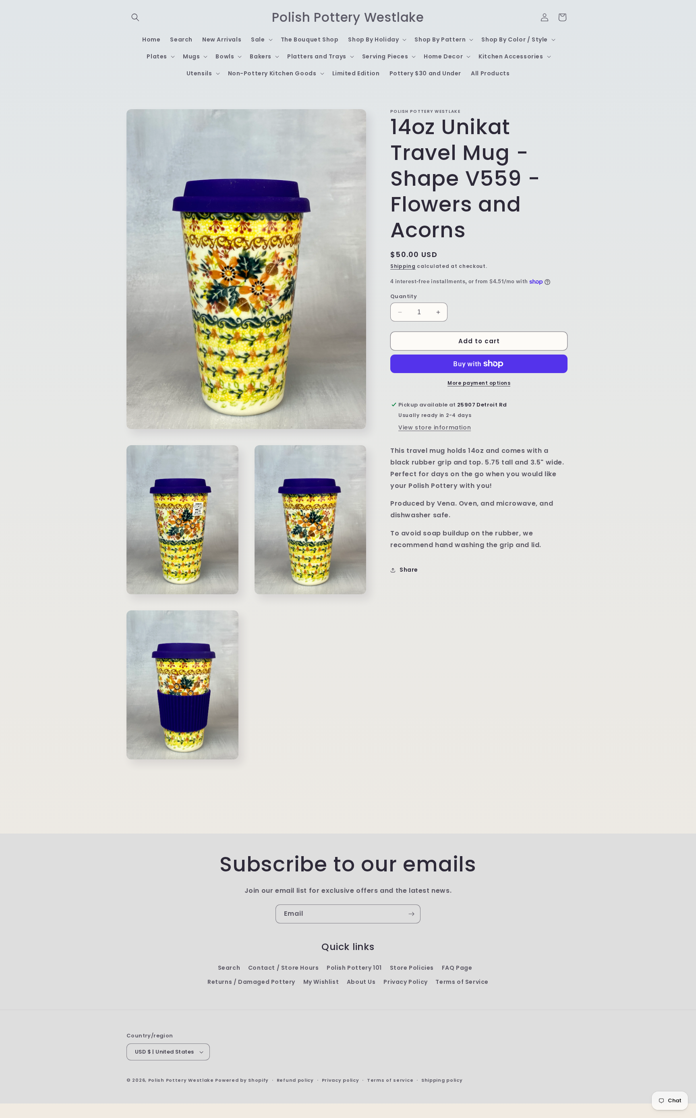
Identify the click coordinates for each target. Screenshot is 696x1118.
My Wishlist (321, 982)
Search (229, 968)
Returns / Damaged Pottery (251, 982)
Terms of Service (462, 982)
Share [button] (409, 570)
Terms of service (390, 1080)
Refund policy (295, 1080)
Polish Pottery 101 (354, 968)
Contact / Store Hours (283, 968)
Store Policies (412, 968)
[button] (135, 17)
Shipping (403, 266)
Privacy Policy (405, 982)
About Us (361, 982)
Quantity (403, 296)
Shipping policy (442, 1080)
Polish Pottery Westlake (181, 1080)
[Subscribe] (411, 913)
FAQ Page (457, 968)
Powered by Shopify (242, 1080)
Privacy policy (340, 1080)
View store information (434, 427)
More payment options (478, 383)
